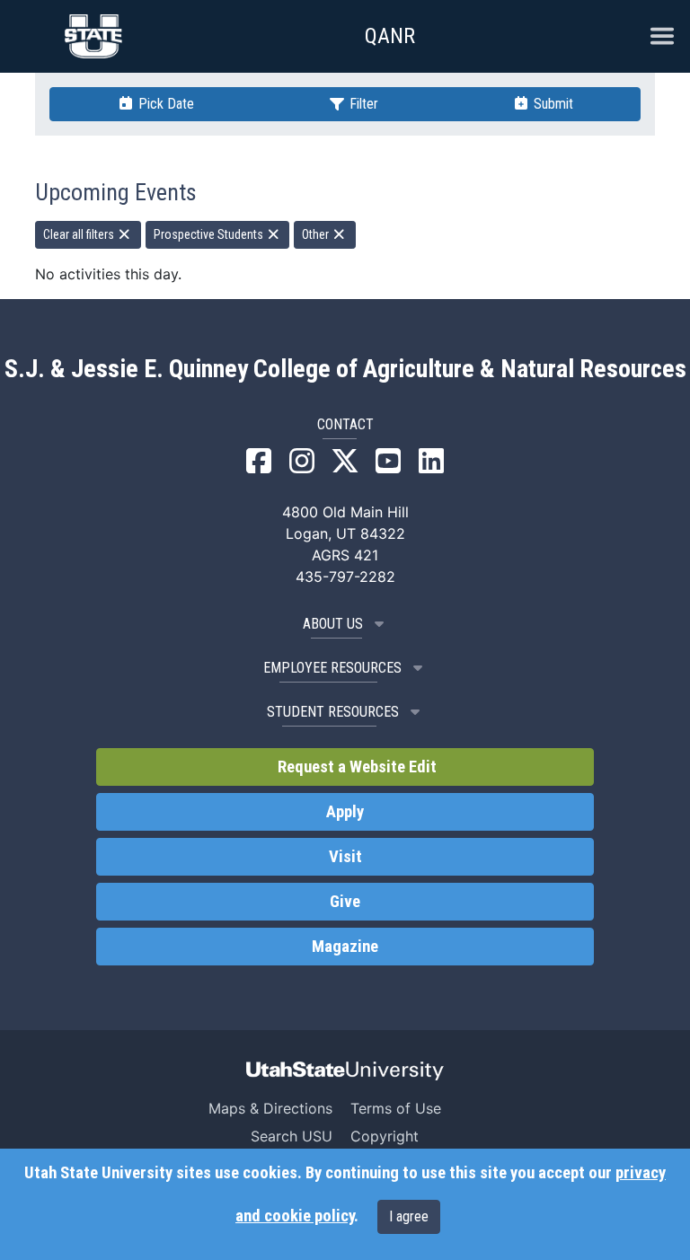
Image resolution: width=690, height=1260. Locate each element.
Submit (551, 103)
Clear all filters (80, 234)
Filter (362, 103)
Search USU (291, 1136)
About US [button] (333, 623)
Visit (345, 857)
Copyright (384, 1136)
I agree (409, 1216)
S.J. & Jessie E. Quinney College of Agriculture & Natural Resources (345, 369)
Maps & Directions (270, 1108)
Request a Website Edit (355, 767)
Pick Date (164, 103)
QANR (390, 35)
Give (345, 902)
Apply (345, 812)
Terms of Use (395, 1108)
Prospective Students (210, 234)
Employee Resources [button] (332, 667)
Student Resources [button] (333, 711)
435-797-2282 (345, 577)
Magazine (345, 946)
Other (317, 234)
